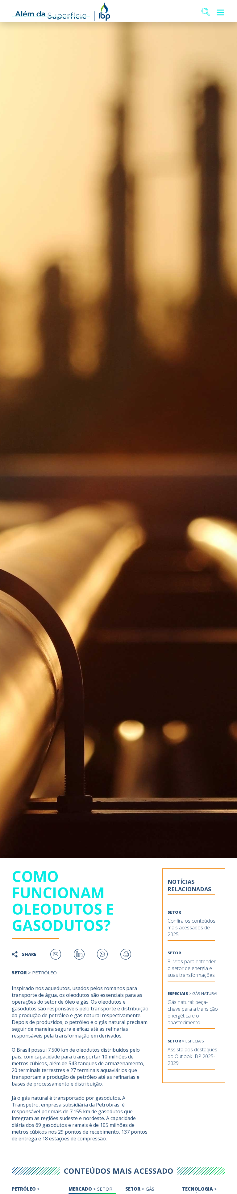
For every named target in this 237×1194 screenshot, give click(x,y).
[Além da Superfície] (61, 12)
